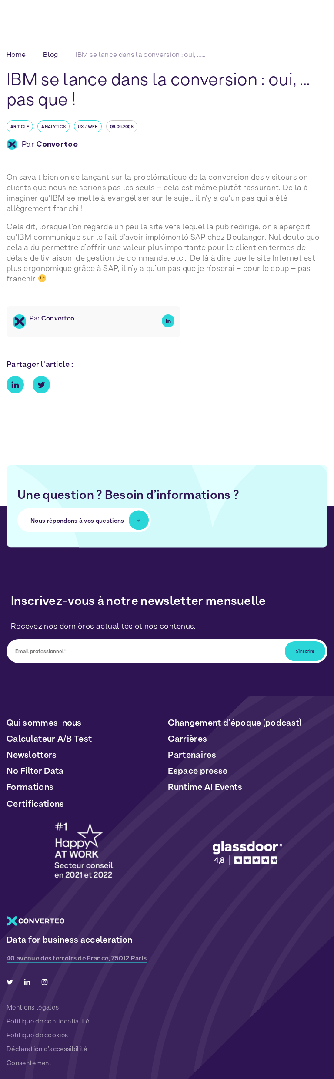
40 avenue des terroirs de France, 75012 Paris (77, 958)
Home (16, 54)
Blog (50, 54)
